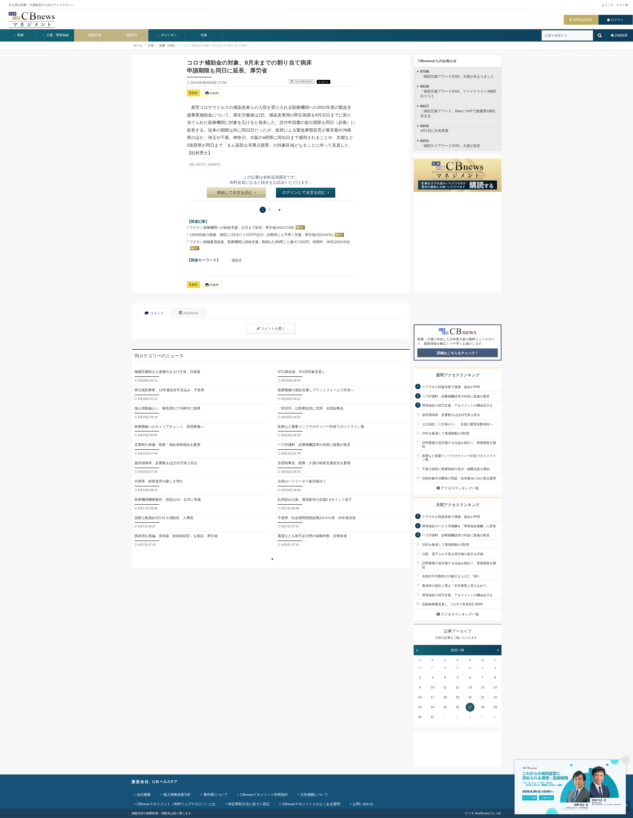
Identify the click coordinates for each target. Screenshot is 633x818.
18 (445, 697)
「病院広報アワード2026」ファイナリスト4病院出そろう (458, 91)
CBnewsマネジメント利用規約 (264, 794)
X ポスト (324, 82)
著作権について (215, 794)
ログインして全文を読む (304, 192)
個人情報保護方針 (177, 794)
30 (470, 667)
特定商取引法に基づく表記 (249, 804)
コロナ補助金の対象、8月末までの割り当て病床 (214, 45)
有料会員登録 (582, 20)
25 (445, 707)
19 (457, 697)
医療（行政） (168, 45)
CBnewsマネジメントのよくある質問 (311, 804)
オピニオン (168, 35)
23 (420, 707)
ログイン (617, 20)
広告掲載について (314, 794)
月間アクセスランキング (457, 505)
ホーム (138, 45)
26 (420, 667)
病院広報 (94, 35)
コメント (157, 313)
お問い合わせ (363, 804)
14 (482, 687)
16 (420, 697)
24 (432, 707)
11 (445, 687)
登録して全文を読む (234, 192)
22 (495, 697)
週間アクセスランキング (457, 375)
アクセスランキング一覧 (460, 488)
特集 (204, 35)
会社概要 (144, 794)
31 (482, 667)
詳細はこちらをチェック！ (457, 353)
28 (445, 667)
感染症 (236, 260)
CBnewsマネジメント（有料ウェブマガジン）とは (176, 804)
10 (432, 687)
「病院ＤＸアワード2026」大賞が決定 (450, 143)
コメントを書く (273, 328)
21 (482, 697)
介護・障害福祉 (57, 35)
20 (470, 697)
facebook (191, 313)
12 (457, 687)
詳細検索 (621, 35)
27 (432, 667)
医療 (20, 35)
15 (495, 687)
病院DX (131, 35)
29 (457, 667)
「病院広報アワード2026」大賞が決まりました (457, 73)
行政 (151, 45)
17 (432, 697)
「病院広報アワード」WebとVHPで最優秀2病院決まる (457, 111)
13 (470, 687)
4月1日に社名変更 (434, 128)
